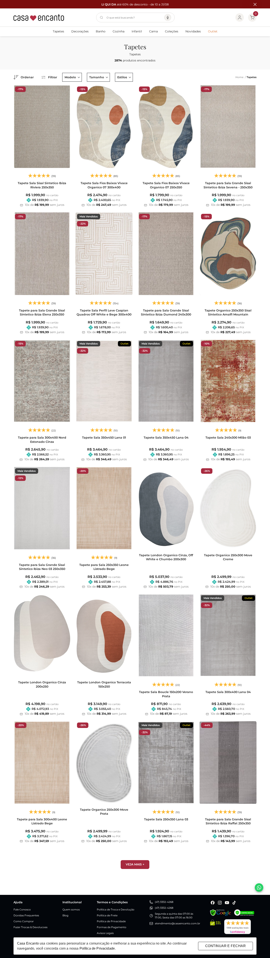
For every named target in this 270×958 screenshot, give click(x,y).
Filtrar (52, 77)
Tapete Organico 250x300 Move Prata (104, 812)
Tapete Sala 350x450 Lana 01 (104, 437)
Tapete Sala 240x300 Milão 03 (228, 437)
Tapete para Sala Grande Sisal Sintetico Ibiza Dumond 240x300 (166, 313)
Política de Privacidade (111, 921)
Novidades (193, 31)
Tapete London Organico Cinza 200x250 (42, 684)
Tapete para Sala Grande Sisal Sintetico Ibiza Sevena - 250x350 (228, 185)
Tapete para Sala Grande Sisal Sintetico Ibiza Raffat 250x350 (228, 821)
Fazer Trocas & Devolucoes (30, 927)
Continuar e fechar (225, 946)
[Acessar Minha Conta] (239, 17)
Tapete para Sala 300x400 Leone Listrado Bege (42, 821)
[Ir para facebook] (212, 902)
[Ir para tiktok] (234, 902)
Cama (153, 31)
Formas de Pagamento (111, 927)
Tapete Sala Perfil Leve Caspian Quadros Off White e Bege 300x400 (104, 313)
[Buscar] (101, 17)
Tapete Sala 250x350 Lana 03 (166, 819)
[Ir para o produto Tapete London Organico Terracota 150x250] (104, 635)
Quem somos (71, 909)
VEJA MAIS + (135, 864)
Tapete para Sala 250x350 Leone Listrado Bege (104, 567)
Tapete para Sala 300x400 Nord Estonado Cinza (42, 440)
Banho (100, 31)
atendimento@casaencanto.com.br (177, 923)
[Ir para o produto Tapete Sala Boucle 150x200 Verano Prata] (166, 635)
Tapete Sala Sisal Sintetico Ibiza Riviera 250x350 (42, 185)
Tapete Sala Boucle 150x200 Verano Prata (166, 694)
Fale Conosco (22, 909)
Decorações (80, 31)
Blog (65, 915)
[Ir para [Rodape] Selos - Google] (220, 912)
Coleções (171, 31)
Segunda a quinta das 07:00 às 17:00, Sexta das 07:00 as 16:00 (174, 915)
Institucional (72, 902)
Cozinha (118, 31)
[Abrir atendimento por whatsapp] (259, 887)
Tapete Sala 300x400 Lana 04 (228, 692)
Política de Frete (107, 915)
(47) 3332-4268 (164, 901)
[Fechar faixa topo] (252, 4)
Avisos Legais (105, 933)
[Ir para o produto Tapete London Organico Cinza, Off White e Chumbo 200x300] (166, 508)
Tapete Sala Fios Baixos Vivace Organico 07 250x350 (166, 185)
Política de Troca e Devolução (115, 909)
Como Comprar (24, 921)
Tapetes (58, 31)
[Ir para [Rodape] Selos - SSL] (215, 926)
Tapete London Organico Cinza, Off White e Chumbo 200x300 (166, 557)
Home (240, 77)
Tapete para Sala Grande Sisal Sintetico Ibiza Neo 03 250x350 (42, 567)
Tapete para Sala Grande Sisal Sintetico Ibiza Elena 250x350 (42, 313)
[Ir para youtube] (227, 902)
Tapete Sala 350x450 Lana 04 (166, 437)
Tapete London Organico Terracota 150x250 (104, 684)
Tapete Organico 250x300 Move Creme (228, 557)
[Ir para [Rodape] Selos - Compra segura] (244, 912)
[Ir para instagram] (219, 902)
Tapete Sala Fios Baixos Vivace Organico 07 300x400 (104, 185)
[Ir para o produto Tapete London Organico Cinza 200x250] (42, 635)
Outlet (212, 31)
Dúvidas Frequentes (26, 915)
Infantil (137, 31)
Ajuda (18, 902)
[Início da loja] (39, 17)
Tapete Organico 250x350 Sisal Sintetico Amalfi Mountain (228, 313)
